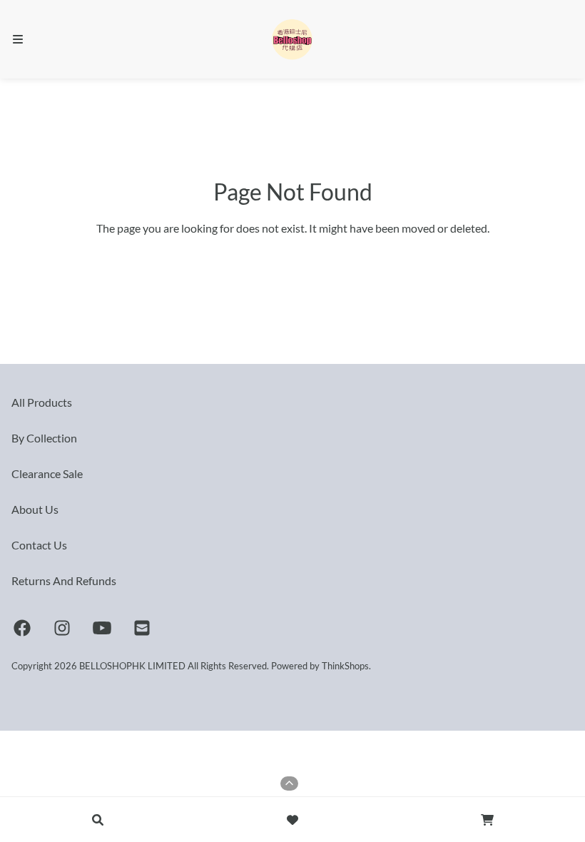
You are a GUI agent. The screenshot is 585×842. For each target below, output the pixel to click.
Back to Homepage (293, 259)
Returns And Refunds (63, 580)
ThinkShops (345, 665)
